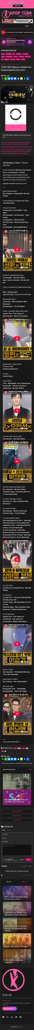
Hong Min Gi (9, 56)
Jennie (16, 56)
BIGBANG (8, 54)
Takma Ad (5, 834)
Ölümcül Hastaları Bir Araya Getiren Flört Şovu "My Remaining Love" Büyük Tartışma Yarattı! (15, 143)
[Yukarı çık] (32, 1027)
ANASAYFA (3, 64)
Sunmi (18, 59)
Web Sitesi (5, 841)
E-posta (4, 838)
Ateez (3, 54)
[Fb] (20, 1017)
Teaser (23, 59)
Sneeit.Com (20, 1026)
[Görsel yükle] (9, 860)
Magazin (7, 59)
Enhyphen (25, 54)
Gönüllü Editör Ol (9, 1008)
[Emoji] (6, 860)
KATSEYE (27, 56)
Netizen (13, 59)
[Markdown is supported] (4, 860)
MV (2, 59)
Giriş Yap (22, 859)
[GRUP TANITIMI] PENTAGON (16, 947)
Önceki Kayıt (17, 815)
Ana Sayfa (17, 820)
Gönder (28, 859)
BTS (14, 54)
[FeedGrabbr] (21, 123)
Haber (3, 56)
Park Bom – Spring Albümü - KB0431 (16, 127)
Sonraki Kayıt (17, 811)
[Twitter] (16, 1017)
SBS (17, 64)
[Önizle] (11, 860)
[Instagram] (7, 1017)
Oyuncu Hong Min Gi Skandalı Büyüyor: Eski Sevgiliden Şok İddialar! (16, 928)
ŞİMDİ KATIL (18, 5)
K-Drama (21, 56)
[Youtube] (3, 1017)
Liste (14, 64)
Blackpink (18, 54)
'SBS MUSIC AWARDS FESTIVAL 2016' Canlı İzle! (18, 147)
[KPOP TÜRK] (17, 18)
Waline (28, 875)
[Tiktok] (12, 1017)
